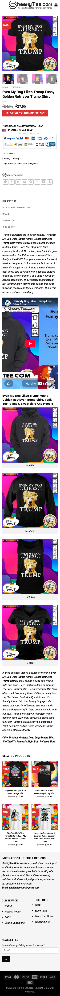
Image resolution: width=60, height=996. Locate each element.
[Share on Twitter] (18, 182)
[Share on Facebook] (12, 182)
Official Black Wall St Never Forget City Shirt (44, 792)
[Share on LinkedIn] (43, 182)
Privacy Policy (13, 911)
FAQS (8, 917)
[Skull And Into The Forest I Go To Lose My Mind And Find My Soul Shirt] (15, 817)
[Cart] (56, 4)
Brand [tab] (6, 214)
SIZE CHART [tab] (8, 227)
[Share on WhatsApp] (5, 182)
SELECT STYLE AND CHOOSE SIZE (25, 113)
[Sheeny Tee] (12, 175)
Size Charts (41, 910)
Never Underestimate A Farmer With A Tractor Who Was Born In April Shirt (44, 837)
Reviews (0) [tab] (8, 220)
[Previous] (7, 43)
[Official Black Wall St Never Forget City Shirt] (45, 774)
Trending (16, 87)
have (28, 242)
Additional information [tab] (16, 207)
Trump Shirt (33, 163)
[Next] (52, 43)
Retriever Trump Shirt (17, 163)
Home (5, 87)
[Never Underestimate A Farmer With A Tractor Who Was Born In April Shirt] (45, 817)
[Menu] (4, 5)
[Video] (7, 65)
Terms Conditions (15, 922)
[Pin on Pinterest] (31, 182)
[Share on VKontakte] (37, 182)
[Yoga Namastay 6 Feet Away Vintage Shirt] (15, 774)
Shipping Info (42, 921)
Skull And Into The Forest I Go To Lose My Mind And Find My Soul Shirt (15, 837)
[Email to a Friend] (24, 182)
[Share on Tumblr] (50, 182)
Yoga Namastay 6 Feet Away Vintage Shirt (15, 792)
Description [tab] (9, 201)
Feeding (27, 680)
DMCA (8, 906)
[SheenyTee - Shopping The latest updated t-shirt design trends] (30, 4)
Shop (38, 904)
